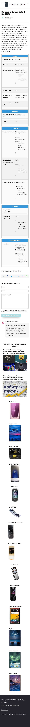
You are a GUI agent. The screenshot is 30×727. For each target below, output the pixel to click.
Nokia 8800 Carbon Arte (14, 523)
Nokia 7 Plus (13, 673)
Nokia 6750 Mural (14, 464)
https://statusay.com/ (20, 714)
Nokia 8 (11, 628)
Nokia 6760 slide (14, 446)
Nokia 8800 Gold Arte (15, 544)
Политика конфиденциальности (10, 705)
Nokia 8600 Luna (15, 585)
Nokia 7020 (12, 401)
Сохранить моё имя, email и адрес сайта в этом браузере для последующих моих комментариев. (15, 311)
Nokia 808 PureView (15, 606)
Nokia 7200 (12, 507)
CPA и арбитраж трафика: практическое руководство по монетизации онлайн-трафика (13, 377)
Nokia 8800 (14, 565)
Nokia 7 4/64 (13, 424)
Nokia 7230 (14, 486)
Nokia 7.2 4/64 (13, 651)
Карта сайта (4, 710)
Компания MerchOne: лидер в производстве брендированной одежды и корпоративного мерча (14, 351)
